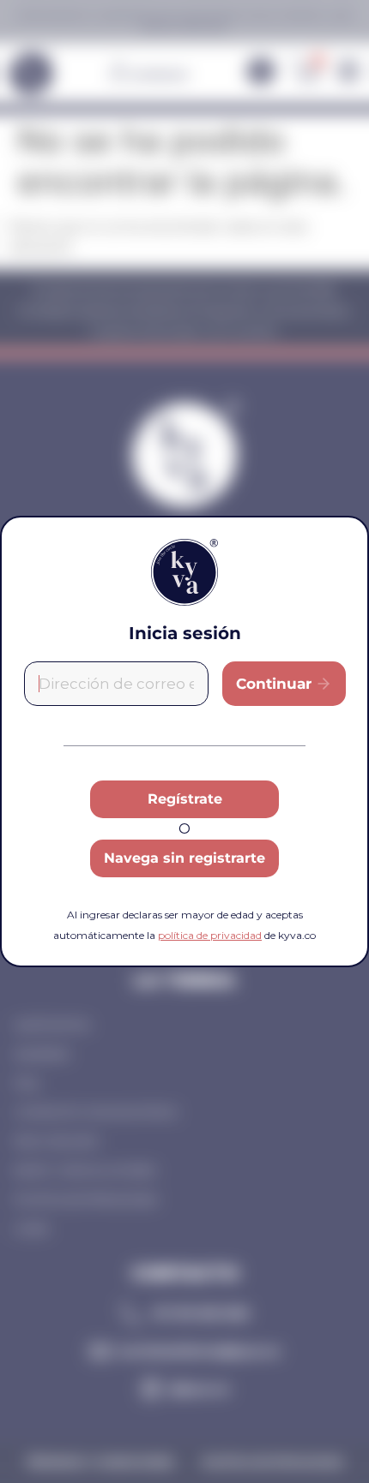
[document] (184, 741)
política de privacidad (210, 935)
